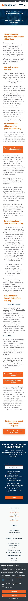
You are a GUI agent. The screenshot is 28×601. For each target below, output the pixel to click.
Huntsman (9, 11)
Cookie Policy (19, 577)
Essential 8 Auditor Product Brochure (13, 381)
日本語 (25, 1)
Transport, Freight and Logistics (14, 552)
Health (14, 548)
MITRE (14, 563)
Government (14, 541)
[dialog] (14, 582)
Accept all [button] (14, 591)
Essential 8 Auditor (11, 339)
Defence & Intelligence (14, 550)
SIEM (14, 528)
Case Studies (14, 560)
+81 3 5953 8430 (14, 520)
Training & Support (18, 1)
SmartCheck (14, 535)
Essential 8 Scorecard (18, 317)
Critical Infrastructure (14, 543)
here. (8, 184)
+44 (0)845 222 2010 (14, 516)
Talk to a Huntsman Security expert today (14, 431)
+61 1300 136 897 (14, 512)
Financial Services (14, 545)
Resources (17, 11)
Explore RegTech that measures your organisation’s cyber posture (13, 149)
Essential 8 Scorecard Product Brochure (13, 374)
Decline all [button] (14, 595)
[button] (14, 598)
